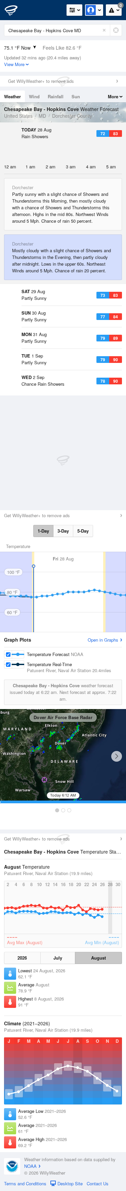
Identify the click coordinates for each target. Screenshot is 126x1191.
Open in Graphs (103, 640)
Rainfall (56, 96)
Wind (34, 96)
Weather (12, 96)
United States (18, 115)
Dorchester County (72, 115)
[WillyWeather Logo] (15, 10)
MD (42, 115)
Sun (76, 96)
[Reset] (104, 30)
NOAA (30, 1166)
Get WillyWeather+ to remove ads (41, 81)
